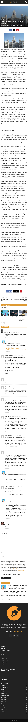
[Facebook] (10, 635)
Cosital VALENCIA (4, 665)
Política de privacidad (20, 570)
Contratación (3, 685)
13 (21, 25)
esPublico (3, 646)
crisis (25, 284)
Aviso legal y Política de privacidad (8, 669)
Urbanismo (3, 713)
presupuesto (22, 285)
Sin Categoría (4, 711)
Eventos (2, 691)
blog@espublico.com (17, 631)
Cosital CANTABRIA (5, 660)
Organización (3, 705)
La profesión (3, 19)
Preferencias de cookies (6, 672)
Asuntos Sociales (4, 683)
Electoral (2, 689)
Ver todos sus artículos (6, 599)
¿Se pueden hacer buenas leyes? (6, 300)
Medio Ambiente (4, 699)
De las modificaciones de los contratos (20, 300)
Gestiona (3, 648)
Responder (7, 337)
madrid (17, 285)
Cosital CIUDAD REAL (5, 663)
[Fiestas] (5, 313)
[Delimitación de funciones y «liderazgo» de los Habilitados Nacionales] (23, 313)
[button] (26, 2)
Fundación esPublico (5, 650)
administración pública (11, 284)
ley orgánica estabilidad (9, 285)
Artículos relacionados (6, 305)
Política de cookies (5, 670)
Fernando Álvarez (6, 25)
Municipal (7, 19)
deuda (2, 285)
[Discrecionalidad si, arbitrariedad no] (14, 313)
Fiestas (2, 316)
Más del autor (4, 307)
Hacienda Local (4, 693)
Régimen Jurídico (4, 709)
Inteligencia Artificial (5, 695)
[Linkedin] (14, 635)
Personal (3, 707)
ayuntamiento (19, 284)
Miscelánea (3, 701)
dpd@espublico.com (15, 568)
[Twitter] (17, 635)
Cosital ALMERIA (4, 658)
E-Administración (4, 687)
